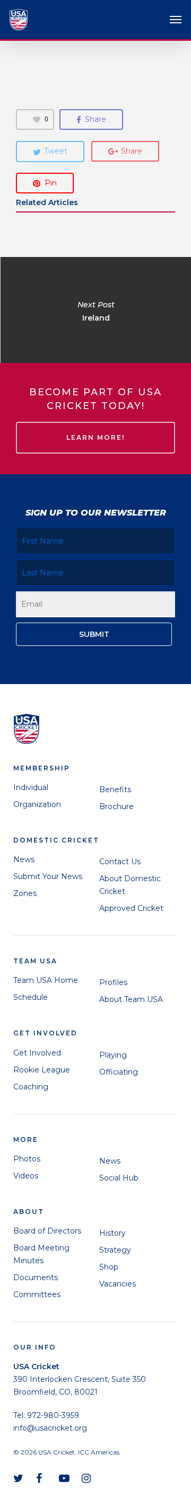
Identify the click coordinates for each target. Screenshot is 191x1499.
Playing (113, 1055)
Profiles (113, 982)
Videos (25, 1176)
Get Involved (37, 1053)
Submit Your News (47, 876)
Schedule (30, 997)
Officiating (118, 1072)
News (23, 859)
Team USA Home (45, 980)
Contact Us (120, 861)
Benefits (115, 789)
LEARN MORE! (95, 437)
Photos (26, 1159)
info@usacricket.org (50, 1428)
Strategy (115, 1250)
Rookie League (41, 1070)
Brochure (116, 806)
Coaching (30, 1087)
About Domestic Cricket (130, 885)
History (112, 1233)
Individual (30, 787)
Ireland (95, 310)
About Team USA (131, 999)
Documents (35, 1277)
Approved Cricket (131, 908)
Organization (37, 804)
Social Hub (118, 1178)
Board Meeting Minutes (41, 1254)
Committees (36, 1294)
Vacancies (117, 1284)
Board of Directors (47, 1231)
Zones (25, 893)
